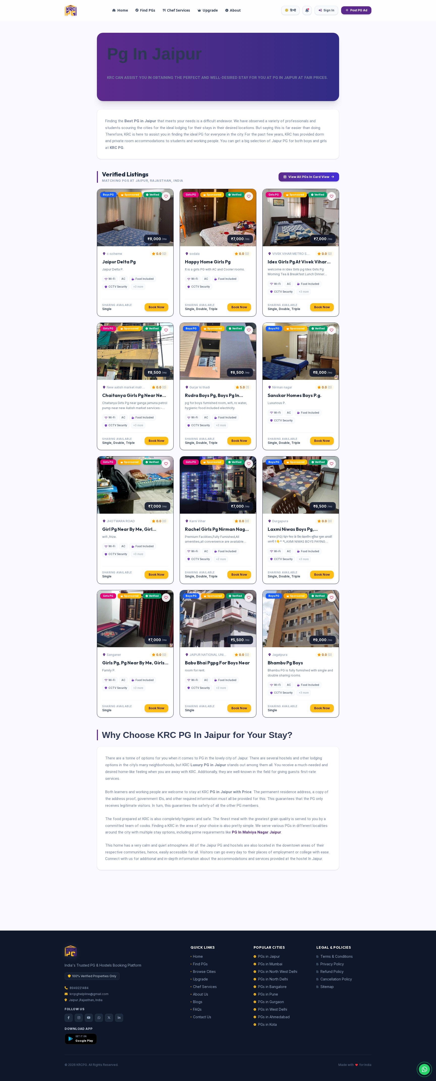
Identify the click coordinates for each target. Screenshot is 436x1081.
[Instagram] (79, 1018)
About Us (200, 994)
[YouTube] (89, 1018)
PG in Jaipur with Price (231, 792)
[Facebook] (69, 1018)
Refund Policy (332, 971)
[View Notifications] (307, 10)
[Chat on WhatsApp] (424, 1069)
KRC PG (116, 147)
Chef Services (205, 986)
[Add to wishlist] (166, 196)
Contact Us (202, 1017)
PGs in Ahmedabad (274, 1017)
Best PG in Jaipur (140, 121)
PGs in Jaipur (269, 956)
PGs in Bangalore (272, 986)
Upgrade (200, 979)
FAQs (197, 1009)
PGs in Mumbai (270, 964)
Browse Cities (204, 971)
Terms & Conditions (336, 956)
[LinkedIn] (119, 1018)
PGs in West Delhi (272, 1009)
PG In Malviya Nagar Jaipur (256, 832)
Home (198, 956)
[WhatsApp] (99, 1018)
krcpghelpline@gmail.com (89, 994)
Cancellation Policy (336, 979)
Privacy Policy (332, 964)
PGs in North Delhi (273, 979)
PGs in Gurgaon (271, 1002)
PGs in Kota (267, 1024)
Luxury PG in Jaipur (208, 765)
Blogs (197, 1002)
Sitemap (327, 986)
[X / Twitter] (109, 1018)
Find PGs (200, 964)
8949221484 (79, 988)
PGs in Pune (268, 994)
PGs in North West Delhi (277, 971)
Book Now (156, 307)
